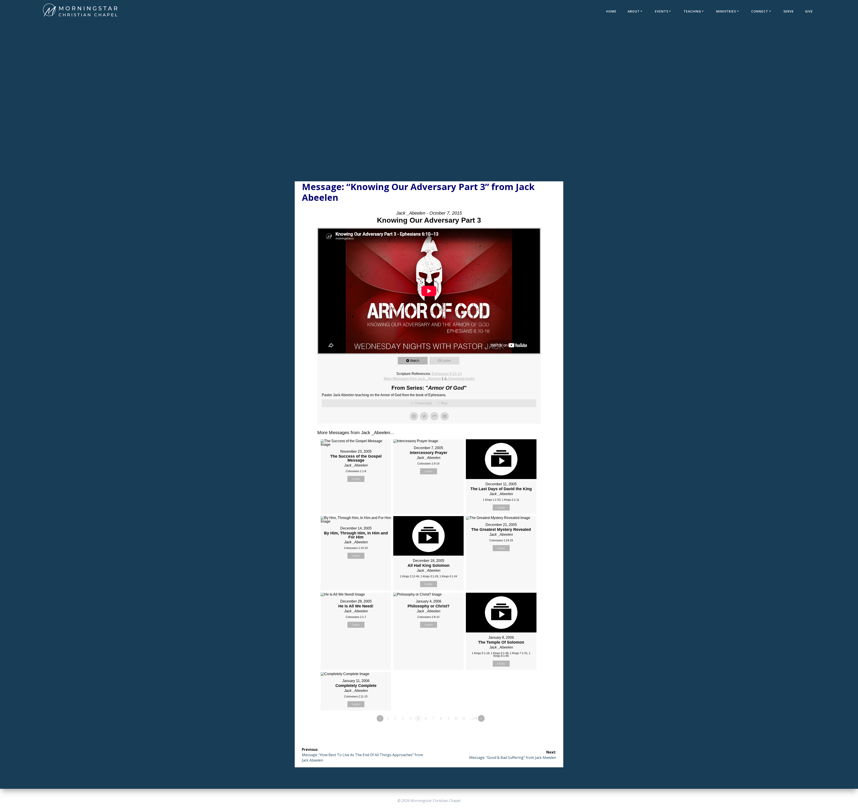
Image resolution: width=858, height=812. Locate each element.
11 (463, 718)
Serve (788, 11)
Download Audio (461, 379)
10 (456, 718)
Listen (446, 360)
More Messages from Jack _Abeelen (412, 379)
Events (661, 11)
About (634, 11)
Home (611, 11)
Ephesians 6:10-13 (447, 374)
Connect (759, 11)
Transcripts (423, 403)
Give (809, 11)
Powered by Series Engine (524, 730)
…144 (473, 718)
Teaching (692, 11)
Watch (414, 360)
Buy (444, 403)
